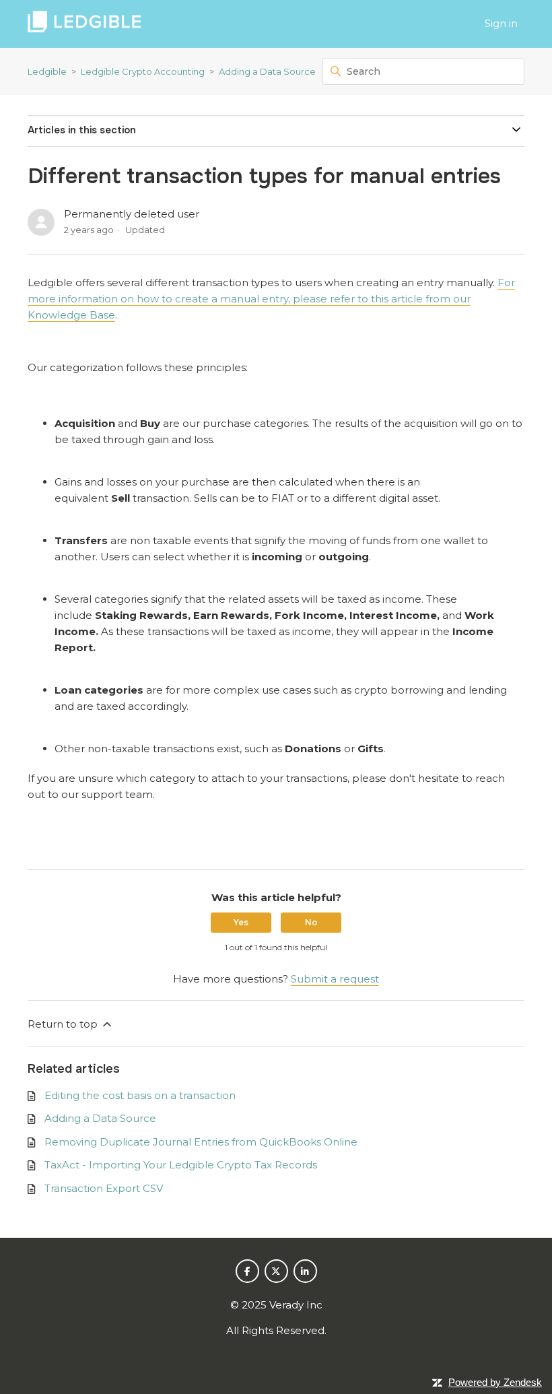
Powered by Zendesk (495, 1382)
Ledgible (47, 71)
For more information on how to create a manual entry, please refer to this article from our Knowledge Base (271, 298)
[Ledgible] (84, 24)
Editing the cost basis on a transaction (140, 1095)
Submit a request (335, 978)
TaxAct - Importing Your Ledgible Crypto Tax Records (180, 1164)
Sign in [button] (501, 23)
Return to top (64, 1024)
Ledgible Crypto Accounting (143, 71)
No (311, 922)
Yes (241, 922)
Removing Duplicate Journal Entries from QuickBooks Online (200, 1141)
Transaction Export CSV (103, 1188)
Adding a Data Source (267, 71)
